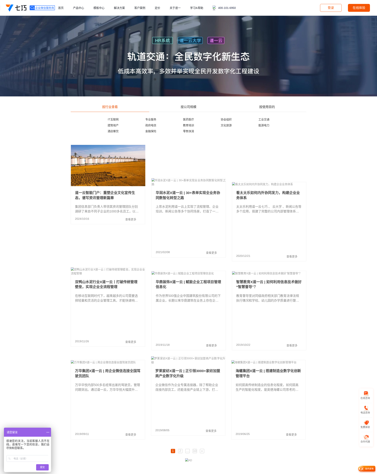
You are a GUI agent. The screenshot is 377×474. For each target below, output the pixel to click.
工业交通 (263, 119)
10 (195, 451)
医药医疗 (188, 119)
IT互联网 (113, 119)
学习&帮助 (196, 7)
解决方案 (119, 7)
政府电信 (150, 125)
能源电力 (263, 125)
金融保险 (150, 131)
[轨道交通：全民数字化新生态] (188, 55)
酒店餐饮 (113, 131)
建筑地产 (113, 125)
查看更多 (130, 219)
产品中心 (78, 7)
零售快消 (188, 131)
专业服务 (150, 119)
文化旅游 (226, 125)
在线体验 (359, 7)
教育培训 (188, 125)
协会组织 (226, 119)
